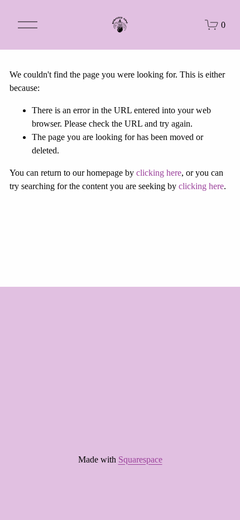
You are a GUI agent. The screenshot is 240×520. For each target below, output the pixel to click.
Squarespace (140, 459)
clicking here (158, 172)
